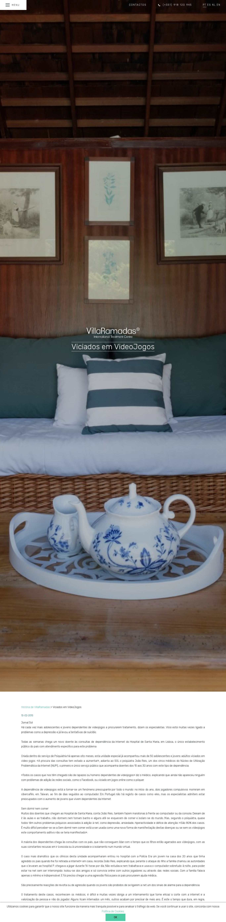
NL (214, 4)
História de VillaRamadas (35, 707)
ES (209, 4)
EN (219, 4)
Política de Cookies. (113, 911)
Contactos (137, 4)
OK (115, 917)
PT (204, 4)
